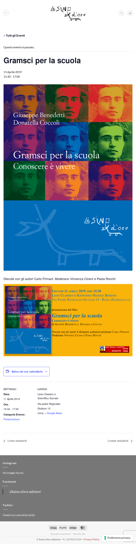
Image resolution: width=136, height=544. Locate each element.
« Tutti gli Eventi (14, 35)
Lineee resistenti (118, 441)
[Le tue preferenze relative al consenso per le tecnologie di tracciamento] (117, 537)
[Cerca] (121, 13)
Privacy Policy (91, 539)
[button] (6, 13)
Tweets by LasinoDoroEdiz (19, 515)
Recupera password (60, 534)
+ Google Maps (53, 413)
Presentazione (12, 419)
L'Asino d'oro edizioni (25, 492)
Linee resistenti (17, 441)
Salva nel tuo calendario (27, 371)
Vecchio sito (79, 534)
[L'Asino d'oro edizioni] (68, 13)
